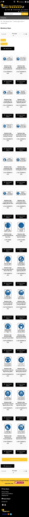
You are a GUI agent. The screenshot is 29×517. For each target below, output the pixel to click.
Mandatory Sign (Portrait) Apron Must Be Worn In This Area (7, 269)
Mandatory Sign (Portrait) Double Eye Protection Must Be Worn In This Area (8, 303)
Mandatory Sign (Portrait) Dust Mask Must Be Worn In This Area (21, 337)
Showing (3, 34)
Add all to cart (8, 48)
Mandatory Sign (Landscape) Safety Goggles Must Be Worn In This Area (8, 203)
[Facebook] (25, 1)
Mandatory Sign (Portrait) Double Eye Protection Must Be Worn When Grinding (21, 303)
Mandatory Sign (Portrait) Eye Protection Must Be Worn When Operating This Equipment (21, 405)
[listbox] (14, 35)
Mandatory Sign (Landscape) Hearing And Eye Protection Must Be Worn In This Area (8, 136)
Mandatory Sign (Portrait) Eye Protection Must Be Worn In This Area (7, 404)
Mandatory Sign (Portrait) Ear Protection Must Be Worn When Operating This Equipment (7, 371)
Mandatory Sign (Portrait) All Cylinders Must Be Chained (21, 235)
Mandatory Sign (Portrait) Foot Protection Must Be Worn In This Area (7, 438)
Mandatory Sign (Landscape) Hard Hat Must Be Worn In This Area (21, 135)
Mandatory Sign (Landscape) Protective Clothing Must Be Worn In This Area (21, 169)
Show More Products (15, 459)
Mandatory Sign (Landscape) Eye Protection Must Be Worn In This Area (7, 68)
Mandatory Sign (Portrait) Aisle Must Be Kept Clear (7, 235)
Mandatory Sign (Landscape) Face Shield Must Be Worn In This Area (21, 68)
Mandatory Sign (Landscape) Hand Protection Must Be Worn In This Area (7, 169)
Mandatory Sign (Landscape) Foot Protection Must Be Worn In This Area (7, 102)
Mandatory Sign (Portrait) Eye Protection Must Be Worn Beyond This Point (21, 371)
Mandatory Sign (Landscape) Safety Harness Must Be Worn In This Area (21, 203)
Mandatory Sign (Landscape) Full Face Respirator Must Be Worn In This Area (21, 102)
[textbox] (12, 13)
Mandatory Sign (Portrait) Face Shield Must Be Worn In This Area (21, 438)
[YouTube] (28, 1)
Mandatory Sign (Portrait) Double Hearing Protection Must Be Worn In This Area (7, 337)
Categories (3, 18)
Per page (14, 33)
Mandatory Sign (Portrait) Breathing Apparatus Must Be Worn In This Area (21, 270)
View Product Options (9, 82)
